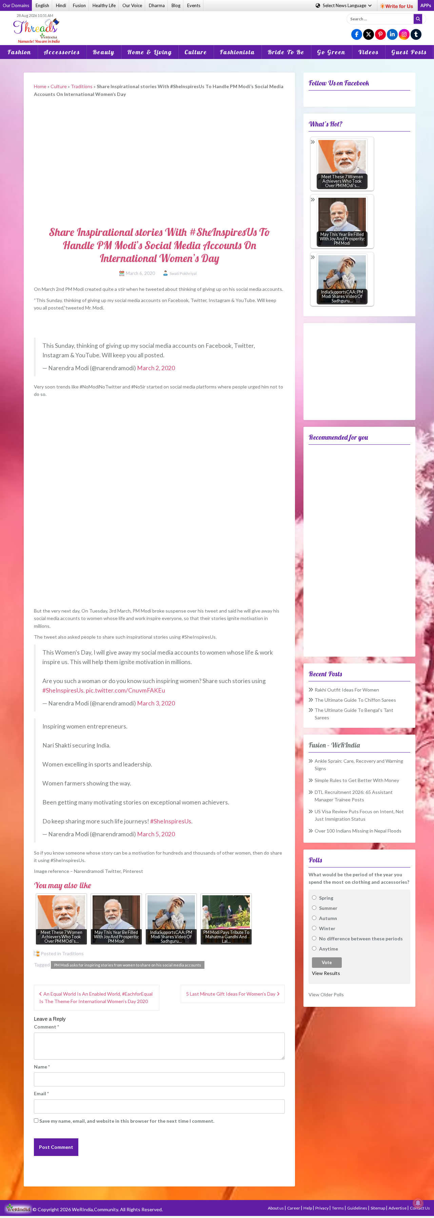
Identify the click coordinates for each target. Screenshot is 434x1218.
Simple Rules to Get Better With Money (357, 780)
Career (294, 1208)
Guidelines (357, 1208)
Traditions (82, 86)
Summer (328, 908)
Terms (338, 1208)
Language (345, 5)
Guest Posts (409, 52)
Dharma (157, 5)
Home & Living (149, 52)
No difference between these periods (361, 938)
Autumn (328, 918)
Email (41, 1093)
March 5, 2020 (156, 834)
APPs (425, 5)
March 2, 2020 (156, 368)
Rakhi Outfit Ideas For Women (347, 690)
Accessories (62, 52)
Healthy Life (104, 5)
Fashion (19, 52)
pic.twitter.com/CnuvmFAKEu (125, 690)
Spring (326, 898)
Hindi (61, 5)
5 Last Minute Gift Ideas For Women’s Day (230, 994)
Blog (176, 5)
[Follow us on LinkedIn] (392, 35)
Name (42, 1067)
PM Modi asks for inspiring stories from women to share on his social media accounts (127, 965)
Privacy (322, 1208)
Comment (46, 1027)
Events (193, 5)
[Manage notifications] (418, 1203)
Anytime (328, 949)
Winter (327, 928)
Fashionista (237, 52)
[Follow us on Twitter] (368, 35)
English (42, 5)
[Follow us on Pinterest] (380, 35)
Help (308, 1208)
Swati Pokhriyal (183, 273)
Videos (368, 52)
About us (276, 1208)
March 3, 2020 (156, 703)
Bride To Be (286, 52)
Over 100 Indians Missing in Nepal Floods (358, 831)
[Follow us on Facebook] (356, 35)
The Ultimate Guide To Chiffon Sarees (355, 700)
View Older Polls (326, 994)
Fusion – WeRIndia (334, 745)
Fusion (79, 5)
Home (40, 86)
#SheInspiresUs (62, 690)
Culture (195, 52)
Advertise (398, 1208)
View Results (326, 973)
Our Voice (132, 5)
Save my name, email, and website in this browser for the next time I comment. (126, 1121)
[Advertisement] (217, 23)
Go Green (331, 52)
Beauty (104, 52)
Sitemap (378, 1208)
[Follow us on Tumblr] (416, 35)
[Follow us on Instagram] (404, 35)
